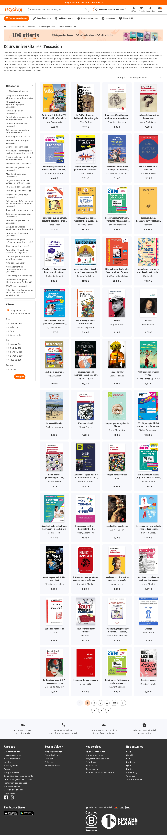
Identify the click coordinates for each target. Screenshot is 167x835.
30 (108, 710)
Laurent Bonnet (117, 687)
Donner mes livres (94, 755)
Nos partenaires (11, 772)
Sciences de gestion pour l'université (18, 168)
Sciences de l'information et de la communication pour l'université (19, 203)
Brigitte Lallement (54, 276)
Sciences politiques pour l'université (18, 141)
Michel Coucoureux (148, 430)
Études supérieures (47, 27)
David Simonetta (117, 430)
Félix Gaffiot (86, 122)
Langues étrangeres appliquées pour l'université (19, 228)
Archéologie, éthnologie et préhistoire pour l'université (19, 152)
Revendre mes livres (95, 752)
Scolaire (31, 27)
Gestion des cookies (13, 790)
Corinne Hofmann (54, 427)
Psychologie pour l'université (14, 112)
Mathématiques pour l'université (16, 175)
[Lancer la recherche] (86, 10)
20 (101, 710)
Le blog (7, 762)
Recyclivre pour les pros (97, 758)
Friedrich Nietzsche (117, 122)
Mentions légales (12, 786)
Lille (128, 758)
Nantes (129, 769)
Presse (7, 769)
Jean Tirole (85, 684)
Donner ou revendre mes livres (111, 9)
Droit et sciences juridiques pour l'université (19, 158)
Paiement (49, 762)
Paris (128, 752)
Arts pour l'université (16, 263)
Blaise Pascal (148, 324)
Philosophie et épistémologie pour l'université (15, 104)
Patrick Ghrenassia (117, 225)
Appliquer (20, 376)
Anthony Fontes (85, 225)
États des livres (52, 755)
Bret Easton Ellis (148, 684)
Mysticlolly (148, 276)
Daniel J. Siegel (148, 533)
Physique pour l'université (18, 191)
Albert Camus (85, 427)
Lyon (128, 765)
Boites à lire (91, 765)
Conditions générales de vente (18, 776)
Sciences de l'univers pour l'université (18, 215)
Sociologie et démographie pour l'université (19, 118)
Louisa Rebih (54, 533)
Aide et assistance (53, 752)
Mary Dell (85, 635)
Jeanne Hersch (54, 481)
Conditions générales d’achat (18, 779)
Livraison (49, 758)
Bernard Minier (117, 376)
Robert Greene (148, 173)
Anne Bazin (148, 632)
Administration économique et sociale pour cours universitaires (19, 292)
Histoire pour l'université (18, 136)
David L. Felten (85, 379)
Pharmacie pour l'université (19, 187)
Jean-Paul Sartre (148, 122)
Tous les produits (17, 27)
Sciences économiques (17, 147)
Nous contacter (52, 765)
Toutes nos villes (134, 779)
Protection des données (15, 783)
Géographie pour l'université (19, 210)
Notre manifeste (12, 758)
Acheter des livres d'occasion (100, 772)
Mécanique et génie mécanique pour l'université (19, 240)
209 (114, 703)
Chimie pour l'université (17, 246)
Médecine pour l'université (19, 163)
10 (94, 710)
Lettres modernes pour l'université (17, 124)
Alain (117, 478)
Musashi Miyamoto (86, 327)
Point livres (91, 762)
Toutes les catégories (18, 18)
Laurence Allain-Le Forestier (54, 173)
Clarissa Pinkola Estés (116, 173)
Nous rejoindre (11, 765)
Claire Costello (85, 173)
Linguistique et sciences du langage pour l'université (19, 181)
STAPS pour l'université (17, 286)
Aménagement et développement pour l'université (16, 269)
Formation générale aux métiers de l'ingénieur (17, 251)
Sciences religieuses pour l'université (18, 221)
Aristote (54, 632)
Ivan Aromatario (54, 122)
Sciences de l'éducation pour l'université (17, 131)
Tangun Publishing (85, 276)
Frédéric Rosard (85, 481)
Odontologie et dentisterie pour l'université (19, 257)
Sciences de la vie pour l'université (17, 196)
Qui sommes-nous (13, 752)
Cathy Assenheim (85, 533)
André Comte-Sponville (148, 379)
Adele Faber (54, 225)
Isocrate (148, 225)
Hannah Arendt (117, 584)
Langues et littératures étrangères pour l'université (19, 96)
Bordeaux (130, 762)
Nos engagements (12, 755)
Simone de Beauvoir (54, 687)
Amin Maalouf (117, 530)
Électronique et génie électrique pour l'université (19, 280)
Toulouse (130, 776)
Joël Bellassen (54, 376)
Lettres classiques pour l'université (17, 234)
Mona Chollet (148, 584)
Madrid (129, 755)
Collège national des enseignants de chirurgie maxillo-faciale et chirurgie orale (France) (117, 276)
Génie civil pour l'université (19, 276)
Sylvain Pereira (54, 327)
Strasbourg (131, 772)
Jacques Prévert (117, 324)
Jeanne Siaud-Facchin (117, 635)
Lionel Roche (148, 481)
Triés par (121, 77)
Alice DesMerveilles (54, 584)
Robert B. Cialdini (85, 584)
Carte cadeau (92, 769)
